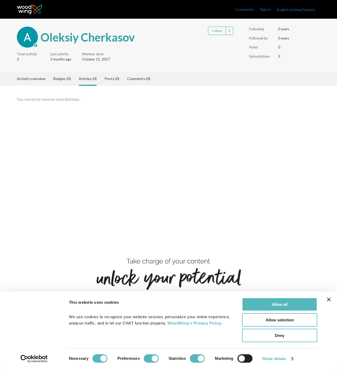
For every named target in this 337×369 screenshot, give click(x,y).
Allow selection (280, 320)
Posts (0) (112, 78)
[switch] (151, 358)
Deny (279, 335)
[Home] (29, 9)
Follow (217, 31)
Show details (274, 358)
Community (244, 9)
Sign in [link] (265, 9)
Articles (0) (88, 78)
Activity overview (31, 78)
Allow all (280, 304)
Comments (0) (138, 78)
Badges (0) (62, 78)
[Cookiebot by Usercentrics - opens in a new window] (34, 359)
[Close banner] (329, 299)
